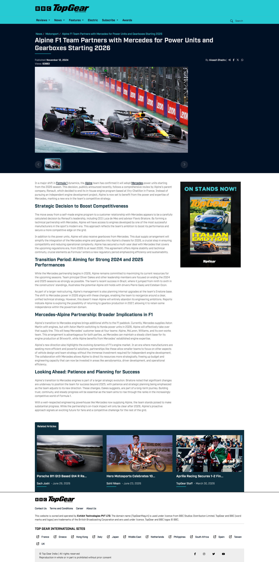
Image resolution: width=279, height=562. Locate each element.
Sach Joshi (43, 483)
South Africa (202, 536)
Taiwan (238, 536)
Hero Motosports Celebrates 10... (131, 476)
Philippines (180, 536)
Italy (100, 536)
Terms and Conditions (61, 508)
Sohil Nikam (113, 483)
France (45, 536)
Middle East (134, 536)
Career (79, 508)
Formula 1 (61, 182)
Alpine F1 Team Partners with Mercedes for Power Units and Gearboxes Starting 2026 (112, 33)
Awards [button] (127, 20)
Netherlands (157, 536)
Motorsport (52, 33)
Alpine (88, 182)
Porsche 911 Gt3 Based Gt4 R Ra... (62, 476)
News (39, 33)
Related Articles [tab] (46, 426)
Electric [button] (93, 20)
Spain (221, 536)
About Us (91, 508)
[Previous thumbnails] (38, 164)
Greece (63, 536)
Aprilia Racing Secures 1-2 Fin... (199, 476)
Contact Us (41, 508)
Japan (115, 536)
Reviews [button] (42, 20)
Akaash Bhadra (217, 59)
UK (43, 543)
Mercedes (137, 182)
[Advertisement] (217, 116)
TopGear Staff (184, 483)
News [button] (58, 20)
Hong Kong (82, 536)
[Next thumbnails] (184, 164)
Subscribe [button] (109, 20)
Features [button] (75, 20)
